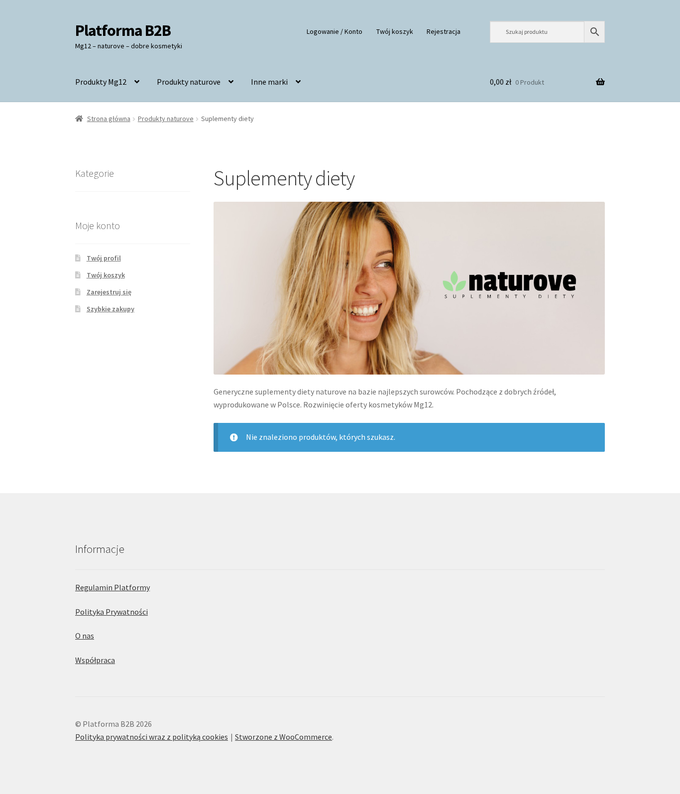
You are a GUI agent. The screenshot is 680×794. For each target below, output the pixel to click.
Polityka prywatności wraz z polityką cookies (151, 737)
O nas (84, 636)
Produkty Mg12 (100, 82)
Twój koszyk (394, 31)
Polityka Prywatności (111, 612)
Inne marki (269, 82)
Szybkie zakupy (110, 308)
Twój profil (104, 258)
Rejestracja (443, 31)
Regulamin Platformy (112, 587)
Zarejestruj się (109, 291)
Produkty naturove (189, 82)
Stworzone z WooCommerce (283, 737)
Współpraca (95, 660)
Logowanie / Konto (334, 31)
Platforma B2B (123, 30)
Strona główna (108, 118)
